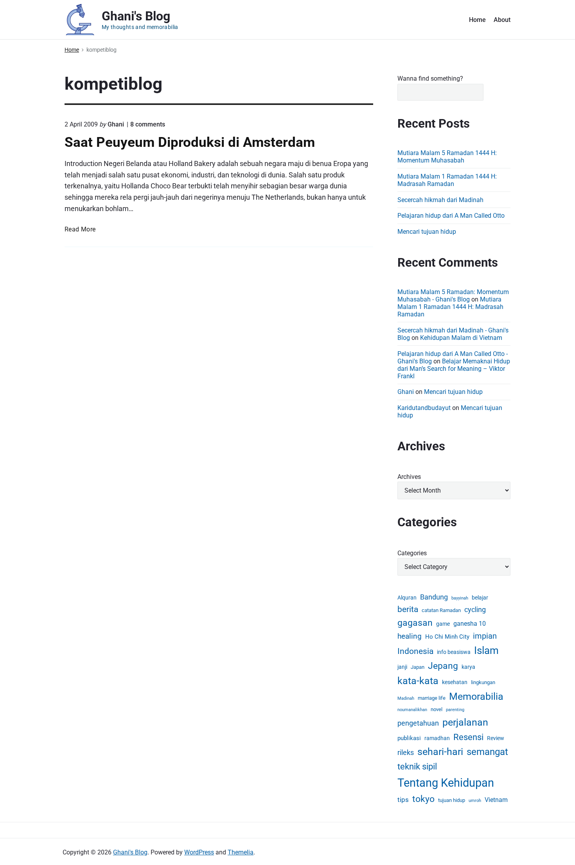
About (502, 19)
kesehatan (454, 682)
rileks (405, 752)
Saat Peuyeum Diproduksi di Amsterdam (190, 142)
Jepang (443, 666)
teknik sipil (417, 766)
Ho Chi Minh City (447, 636)
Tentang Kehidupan (445, 782)
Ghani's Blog (130, 852)
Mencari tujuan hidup (426, 231)
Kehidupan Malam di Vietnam (461, 337)
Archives (409, 476)
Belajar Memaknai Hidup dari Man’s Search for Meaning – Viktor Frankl (453, 369)
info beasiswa (454, 652)
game (443, 624)
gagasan (415, 623)
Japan (417, 667)
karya (468, 667)
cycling (475, 609)
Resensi (468, 737)
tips (403, 800)
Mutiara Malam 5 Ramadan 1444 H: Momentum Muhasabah (447, 156)
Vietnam (496, 800)
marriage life (432, 698)
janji (402, 667)
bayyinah (459, 598)
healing (409, 636)
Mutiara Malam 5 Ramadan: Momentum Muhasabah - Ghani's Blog (453, 295)
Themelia (240, 852)
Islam (486, 650)
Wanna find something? (430, 78)
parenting (455, 709)
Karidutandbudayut (424, 408)
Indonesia (415, 651)
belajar (480, 597)
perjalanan (465, 722)
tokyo (423, 799)
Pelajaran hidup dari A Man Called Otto (451, 215)
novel (436, 709)
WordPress (199, 852)
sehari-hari (440, 751)
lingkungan (483, 682)
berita (407, 609)
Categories (412, 553)
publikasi (409, 738)
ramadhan (437, 738)
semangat (487, 751)
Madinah (405, 698)
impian (485, 636)
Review (495, 738)
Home (477, 19)
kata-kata (417, 680)
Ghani (405, 391)
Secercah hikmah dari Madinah (440, 200)
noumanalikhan (412, 709)
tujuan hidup (451, 800)
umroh (475, 800)
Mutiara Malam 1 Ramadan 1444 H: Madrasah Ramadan (447, 180)
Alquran (407, 597)
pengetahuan (418, 723)
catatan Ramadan (441, 610)
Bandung (434, 597)
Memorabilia (476, 696)
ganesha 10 (469, 623)
